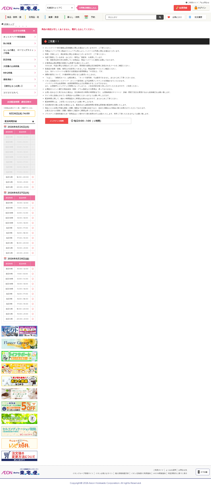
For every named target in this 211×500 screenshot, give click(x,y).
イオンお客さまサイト (104, 473)
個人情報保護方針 (122, 473)
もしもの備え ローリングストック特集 (18, 51)
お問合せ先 (182, 470)
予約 (93, 17)
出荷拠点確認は (87, 8)
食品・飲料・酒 (14, 17)
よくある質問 (171, 470)
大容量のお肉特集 (11, 66)
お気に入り (177, 17)
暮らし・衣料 (73, 17)
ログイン (202, 7)
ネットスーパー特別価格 (14, 37)
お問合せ (205, 2)
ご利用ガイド (192, 2)
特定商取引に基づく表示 (177, 473)
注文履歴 (198, 17)
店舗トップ (9, 24)
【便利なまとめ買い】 (13, 86)
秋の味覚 (7, 43)
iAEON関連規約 (159, 473)
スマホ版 (204, 472)
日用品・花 (34, 17)
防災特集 (7, 59)
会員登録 (183, 7)
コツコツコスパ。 (11, 92)
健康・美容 (54, 17)
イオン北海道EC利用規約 (141, 473)
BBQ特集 (7, 72)
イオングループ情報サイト (83, 473)
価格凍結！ (8, 79)
